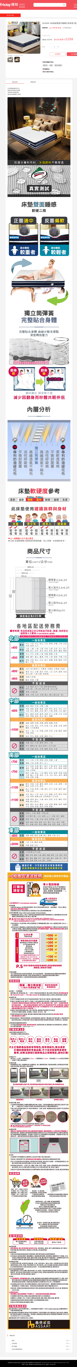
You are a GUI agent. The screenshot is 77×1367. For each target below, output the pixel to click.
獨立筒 (45, 65)
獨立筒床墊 (58, 65)
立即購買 (57, 54)
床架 (51, 65)
